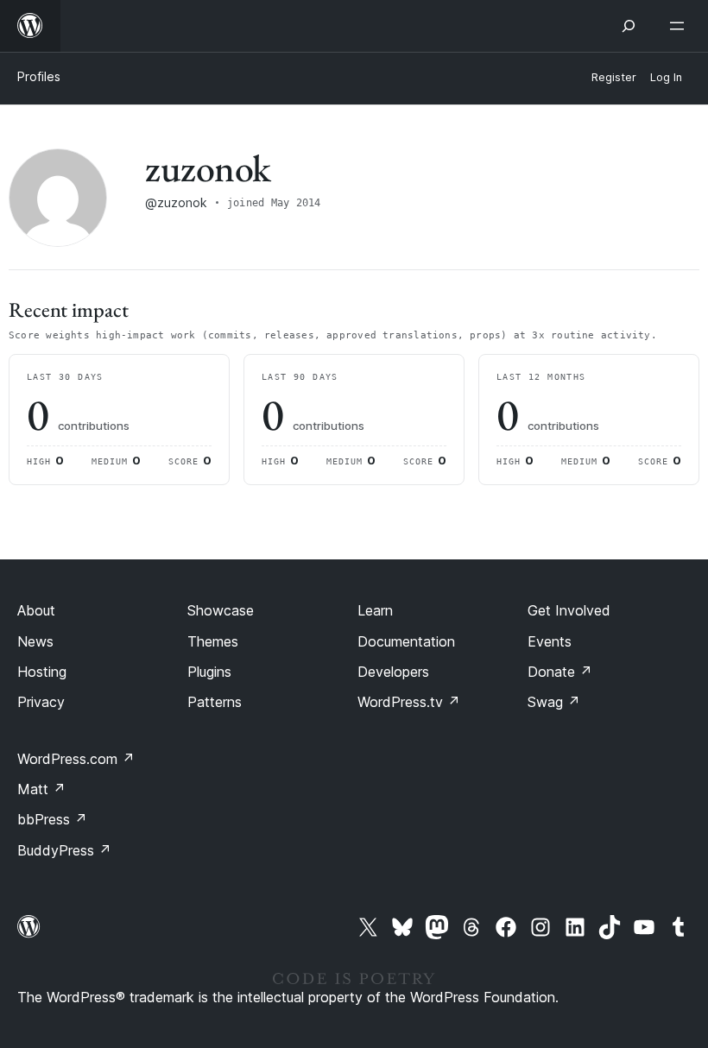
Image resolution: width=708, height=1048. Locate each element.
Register (613, 77)
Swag (554, 701)
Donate (560, 671)
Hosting (41, 671)
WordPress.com (76, 758)
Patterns (214, 701)
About (36, 610)
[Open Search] (628, 26)
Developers (393, 671)
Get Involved (569, 610)
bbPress (52, 819)
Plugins (209, 671)
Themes (212, 641)
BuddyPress (64, 850)
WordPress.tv (408, 701)
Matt (41, 789)
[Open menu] (680, 26)
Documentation (406, 641)
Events (550, 641)
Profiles (38, 76)
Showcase (220, 610)
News (35, 641)
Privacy (41, 701)
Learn (375, 610)
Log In (666, 77)
